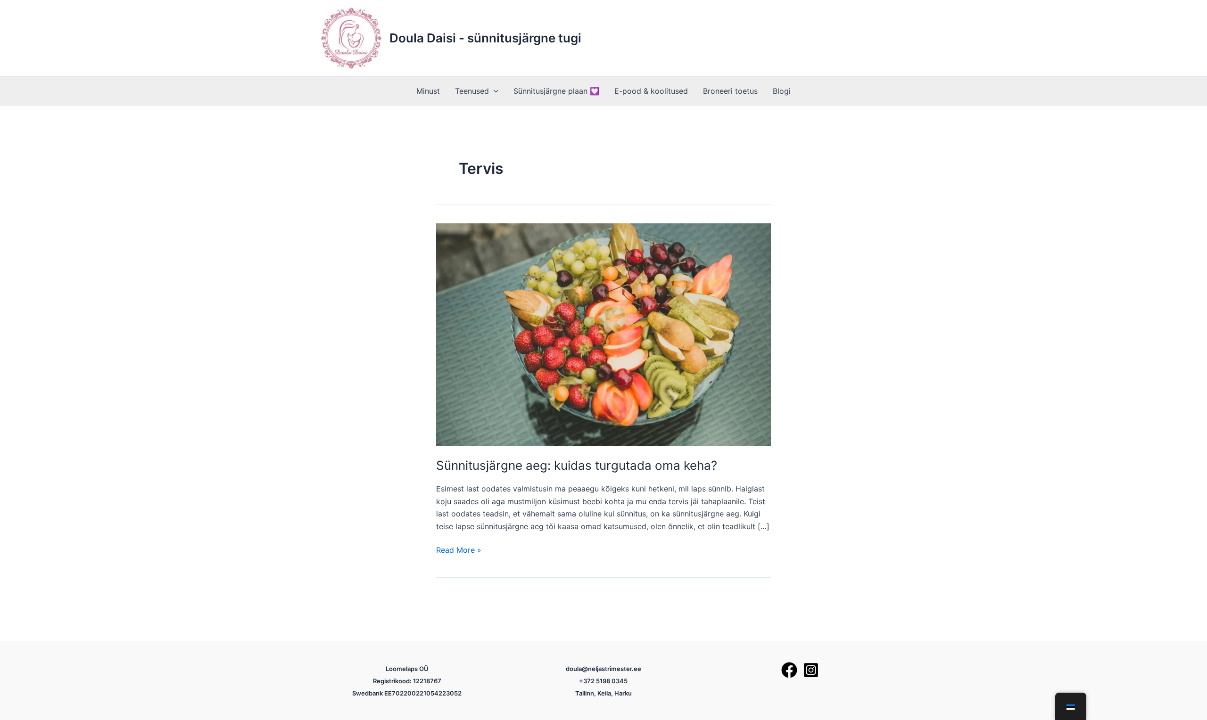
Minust (428, 91)
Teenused (472, 91)
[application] (493, 91)
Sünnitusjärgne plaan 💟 (556, 91)
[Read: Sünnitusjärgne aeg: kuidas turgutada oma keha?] (603, 334)
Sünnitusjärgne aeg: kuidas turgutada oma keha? (576, 465)
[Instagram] (811, 670)
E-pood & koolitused (651, 91)
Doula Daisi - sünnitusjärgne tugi (485, 38)
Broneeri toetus (730, 91)
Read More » (458, 550)
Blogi (782, 91)
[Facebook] (789, 670)
